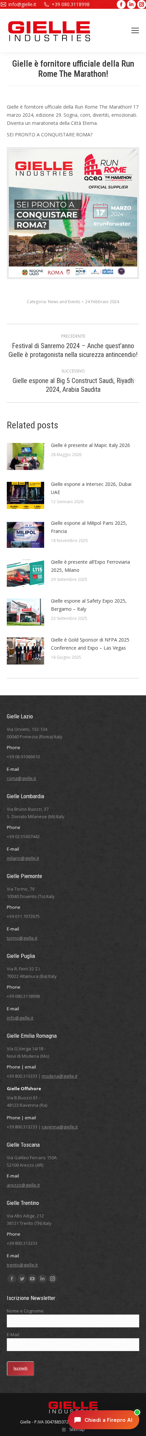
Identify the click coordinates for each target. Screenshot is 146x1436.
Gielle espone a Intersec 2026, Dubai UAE (91, 488)
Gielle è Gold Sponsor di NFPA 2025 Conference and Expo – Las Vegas (90, 643)
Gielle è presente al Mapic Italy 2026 (90, 445)
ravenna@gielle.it (60, 1127)
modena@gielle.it (59, 1076)
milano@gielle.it (23, 858)
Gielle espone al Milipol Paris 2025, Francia (89, 527)
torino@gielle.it (22, 938)
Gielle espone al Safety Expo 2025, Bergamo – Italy (89, 605)
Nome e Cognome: (25, 1311)
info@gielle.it (22, 4)
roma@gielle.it (21, 778)
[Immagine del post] (25, 456)
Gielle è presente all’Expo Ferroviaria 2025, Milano (90, 566)
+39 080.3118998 (71, 4)
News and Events (64, 302)
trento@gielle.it (22, 1265)
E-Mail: (13, 1334)
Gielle (25, 1422)
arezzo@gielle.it (23, 1185)
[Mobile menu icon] (135, 30)
